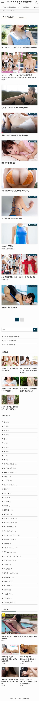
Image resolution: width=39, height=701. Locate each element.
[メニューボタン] (2, 2)
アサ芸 (7, 564)
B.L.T (7, 489)
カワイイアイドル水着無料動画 (19, 3)
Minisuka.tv (9, 577)
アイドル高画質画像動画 (11, 336)
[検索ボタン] (36, 2)
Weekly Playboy (10, 472)
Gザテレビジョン (11, 548)
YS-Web (8, 514)
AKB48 (7, 598)
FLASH (8, 481)
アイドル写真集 (10, 464)
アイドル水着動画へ (10, 340)
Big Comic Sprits (10, 485)
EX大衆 (7, 544)
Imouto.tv (8, 581)
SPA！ (7, 506)
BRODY (7, 493)
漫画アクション (10, 539)
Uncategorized (9, 602)
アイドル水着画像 (9, 345)
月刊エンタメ (10, 552)
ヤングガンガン (10, 531)
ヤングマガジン (10, 518)
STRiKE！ (8, 510)
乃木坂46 (8, 585)
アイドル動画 (10, 468)
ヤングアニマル (10, 527)
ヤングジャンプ (10, 523)
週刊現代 (8, 569)
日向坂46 (8, 594)
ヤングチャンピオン (12, 535)
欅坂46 (7, 590)
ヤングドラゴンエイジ (12, 556)
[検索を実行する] (35, 330)
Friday (7, 476)
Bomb (7, 497)
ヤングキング (10, 560)
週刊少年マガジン (11, 573)
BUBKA (7, 502)
